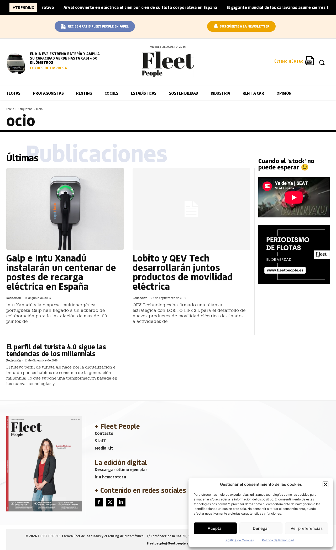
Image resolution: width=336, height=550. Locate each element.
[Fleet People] (168, 64)
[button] (325, 484)
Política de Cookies (239, 540)
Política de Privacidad (278, 540)
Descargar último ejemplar (121, 469)
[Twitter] (110, 502)
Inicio (10, 109)
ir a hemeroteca (110, 476)
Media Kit (104, 448)
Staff (100, 440)
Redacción (13, 298)
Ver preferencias (307, 528)
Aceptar (215, 528)
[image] (17, 63)
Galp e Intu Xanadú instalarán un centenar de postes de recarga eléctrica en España (61, 272)
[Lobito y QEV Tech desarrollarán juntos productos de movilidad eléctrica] (191, 209)
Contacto (104, 433)
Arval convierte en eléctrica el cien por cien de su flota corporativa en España (128, 7)
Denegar (261, 528)
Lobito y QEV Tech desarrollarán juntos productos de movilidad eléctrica (183, 272)
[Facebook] (99, 502)
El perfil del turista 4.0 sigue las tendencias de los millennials (56, 350)
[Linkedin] (121, 502)
